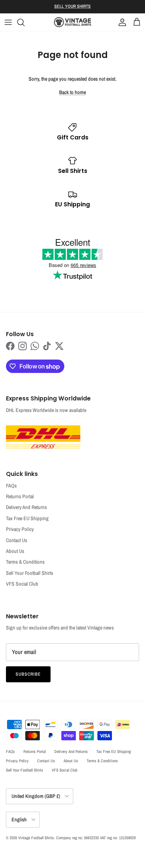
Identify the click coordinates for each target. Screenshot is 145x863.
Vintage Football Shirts (36, 837)
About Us (15, 551)
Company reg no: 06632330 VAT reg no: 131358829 (96, 837)
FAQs (11, 485)
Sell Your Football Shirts (29, 573)
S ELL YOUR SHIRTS (72, 6)
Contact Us (16, 540)
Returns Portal (20, 496)
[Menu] (8, 22)
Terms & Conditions (25, 561)
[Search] (24, 22)
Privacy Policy (20, 529)
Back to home (72, 92)
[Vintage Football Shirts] (72, 22)
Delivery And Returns (26, 507)
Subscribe (28, 674)
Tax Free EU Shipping (27, 518)
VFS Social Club (22, 583)
